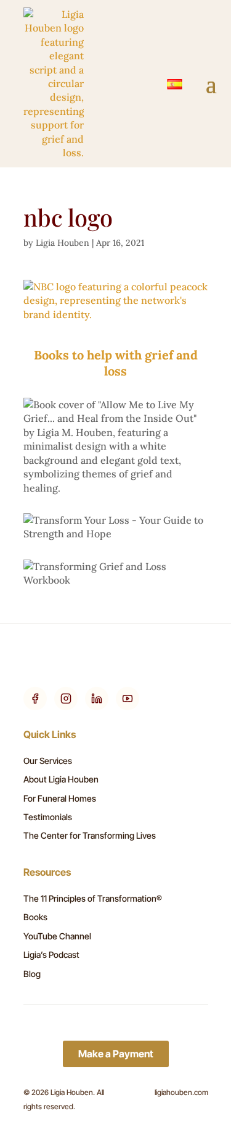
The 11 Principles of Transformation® (92, 898)
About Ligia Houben (61, 779)
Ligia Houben (62, 242)
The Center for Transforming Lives (89, 835)
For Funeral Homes (59, 798)
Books (35, 917)
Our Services (47, 760)
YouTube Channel (57, 936)
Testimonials (47, 817)
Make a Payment (115, 1053)
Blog (32, 973)
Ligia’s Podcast (51, 954)
